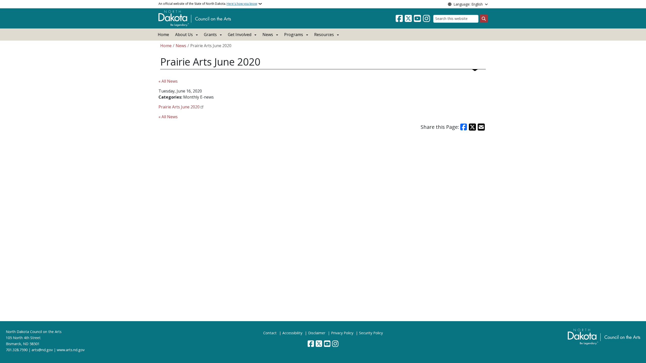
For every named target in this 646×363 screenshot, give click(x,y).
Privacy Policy (342, 332)
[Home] (194, 18)
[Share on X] (472, 127)
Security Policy (371, 332)
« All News (168, 81)
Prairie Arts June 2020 (179, 107)
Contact (270, 332)
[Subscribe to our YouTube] (417, 18)
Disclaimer (316, 332)
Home (163, 34)
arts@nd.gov (42, 349)
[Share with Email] (481, 127)
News (181, 45)
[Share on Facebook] (464, 127)
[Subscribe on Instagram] (426, 18)
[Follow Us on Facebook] (399, 18)
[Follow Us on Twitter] (408, 18)
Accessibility (292, 332)
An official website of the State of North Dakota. (207, 4)
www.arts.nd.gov (71, 349)
